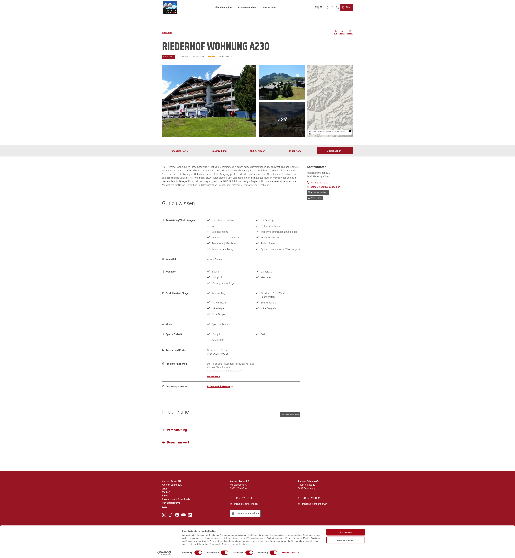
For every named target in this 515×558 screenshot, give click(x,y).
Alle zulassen (345, 532)
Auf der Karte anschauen (290, 414)
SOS (164, 506)
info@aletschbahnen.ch (314, 503)
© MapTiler (330, 131)
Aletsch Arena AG (171, 481)
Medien (166, 492)
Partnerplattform (171, 502)
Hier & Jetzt (269, 7)
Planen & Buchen (247, 7)
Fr (321, 7)
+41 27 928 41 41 (311, 498)
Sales (165, 495)
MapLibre (312, 131)
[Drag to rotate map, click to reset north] (310, 76)
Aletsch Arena (167, 33)
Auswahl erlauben (345, 540)
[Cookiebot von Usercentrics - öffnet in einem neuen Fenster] (164, 553)
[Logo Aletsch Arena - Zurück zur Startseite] (170, 7)
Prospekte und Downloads (176, 499)
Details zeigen (289, 553)
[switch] (224, 552)
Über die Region (223, 7)
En (316, 7)
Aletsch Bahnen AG (172, 484)
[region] (330, 101)
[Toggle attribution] (350, 131)
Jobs (164, 488)
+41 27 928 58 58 (243, 498)
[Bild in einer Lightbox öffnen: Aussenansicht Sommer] (209, 101)
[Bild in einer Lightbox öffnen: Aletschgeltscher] (282, 119)
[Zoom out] (310, 72)
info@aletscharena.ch (246, 503)
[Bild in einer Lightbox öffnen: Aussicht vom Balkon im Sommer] (282, 82)
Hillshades (321, 131)
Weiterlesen (213, 376)
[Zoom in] (310, 68)
